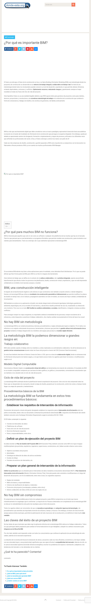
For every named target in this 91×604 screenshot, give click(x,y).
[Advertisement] (60, 19)
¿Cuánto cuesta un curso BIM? (17, 581)
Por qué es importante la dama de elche (20, 571)
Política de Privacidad (70, 600)
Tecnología (10, 37)
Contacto (58, 600)
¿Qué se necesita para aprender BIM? (19, 576)
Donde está (3, 600)
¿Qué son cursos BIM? (14, 578)
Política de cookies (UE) (84, 600)
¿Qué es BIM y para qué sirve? (16, 573)
